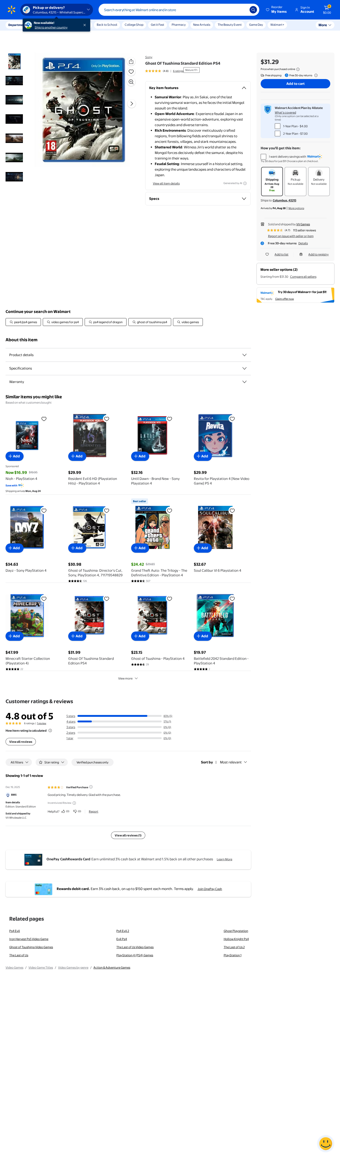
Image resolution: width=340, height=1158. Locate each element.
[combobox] (179, 10)
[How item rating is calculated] (50, 730)
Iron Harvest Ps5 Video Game (28, 939)
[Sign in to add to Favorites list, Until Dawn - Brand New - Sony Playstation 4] (169, 418)
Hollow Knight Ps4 (236, 939)
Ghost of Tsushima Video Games (31, 947)
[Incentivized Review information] (74, 803)
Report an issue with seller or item (291, 236)
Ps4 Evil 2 (122, 931)
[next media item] (131, 104)
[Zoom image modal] (131, 82)
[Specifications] (244, 368)
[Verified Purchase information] (91, 787)
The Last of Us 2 (234, 947)
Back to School (107, 24)
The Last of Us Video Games (135, 947)
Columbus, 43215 (284, 200)
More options (296, 208)
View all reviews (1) (128, 835)
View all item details (166, 183)
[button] (276, 10)
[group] (164, 71)
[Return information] (315, 75)
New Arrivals (201, 24)
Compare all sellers (303, 276)
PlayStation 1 (232, 955)
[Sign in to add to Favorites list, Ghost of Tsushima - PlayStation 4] (169, 598)
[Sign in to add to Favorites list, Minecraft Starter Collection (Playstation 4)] (44, 598)
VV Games (303, 224)
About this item (21, 339)
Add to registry (318, 254)
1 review (41, 723)
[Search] (253, 9)
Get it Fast (157, 24)
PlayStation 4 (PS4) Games (134, 955)
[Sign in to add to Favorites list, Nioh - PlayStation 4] (44, 418)
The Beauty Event (230, 24)
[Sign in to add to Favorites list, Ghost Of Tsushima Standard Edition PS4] (131, 71)
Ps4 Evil (14, 931)
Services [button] (46, 25)
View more (125, 678)
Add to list (281, 254)
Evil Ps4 (121, 939)
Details (303, 243)
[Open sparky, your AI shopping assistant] (326, 1144)
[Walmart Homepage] (12, 10)
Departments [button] (17, 25)
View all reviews (20, 741)
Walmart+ (277, 24)
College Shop (134, 24)
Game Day (256, 24)
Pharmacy (179, 24)
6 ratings (178, 71)
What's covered (285, 112)
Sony (148, 57)
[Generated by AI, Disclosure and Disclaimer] (245, 183)
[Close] (85, 25)
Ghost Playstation (236, 931)
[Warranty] (244, 382)
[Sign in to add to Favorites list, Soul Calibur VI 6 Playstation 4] (232, 510)
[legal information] (298, 69)
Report (93, 811)
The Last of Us (18, 955)
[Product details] (244, 355)
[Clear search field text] (242, 10)
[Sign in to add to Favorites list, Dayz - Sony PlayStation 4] (44, 510)
